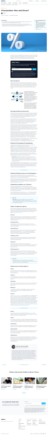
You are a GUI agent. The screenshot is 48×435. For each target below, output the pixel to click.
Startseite (4, 4)
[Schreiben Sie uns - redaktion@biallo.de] (45, 433)
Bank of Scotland (34, 424)
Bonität (13, 117)
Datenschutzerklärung (29, 76)
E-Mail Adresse (13, 67)
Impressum (40, 420)
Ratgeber (13, 4)
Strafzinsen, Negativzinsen (16, 295)
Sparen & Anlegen (8, 4)
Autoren (20, 420)
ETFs (17, 177)
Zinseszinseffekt (34, 157)
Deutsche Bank (29, 423)
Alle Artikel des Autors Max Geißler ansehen (22, 347)
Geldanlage (33, 116)
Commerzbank (29, 424)
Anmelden (34, 69)
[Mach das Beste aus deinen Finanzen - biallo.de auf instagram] (39, 433)
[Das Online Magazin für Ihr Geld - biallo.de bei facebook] (37, 433)
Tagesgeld (35, 148)
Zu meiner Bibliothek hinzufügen (13, 15)
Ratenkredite (33, 200)
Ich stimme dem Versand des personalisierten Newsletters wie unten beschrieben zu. (23, 71)
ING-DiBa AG (29, 420)
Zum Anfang (4, 364)
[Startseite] (3, 1)
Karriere (20, 424)
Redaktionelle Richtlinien (22, 426)
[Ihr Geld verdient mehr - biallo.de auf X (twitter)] (43, 433)
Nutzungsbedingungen (42, 423)
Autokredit (23, 231)
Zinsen (16, 4)
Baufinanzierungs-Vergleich (17, 212)
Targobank (34, 423)
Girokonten (15, 147)
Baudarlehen (23, 187)
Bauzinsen (27, 192)
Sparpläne (31, 162)
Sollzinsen (20, 271)
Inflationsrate (31, 313)
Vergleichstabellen (21, 423)
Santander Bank (34, 420)
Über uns (20, 427)
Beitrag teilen (44, 364)
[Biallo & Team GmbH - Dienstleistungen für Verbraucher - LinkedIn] (41, 433)
